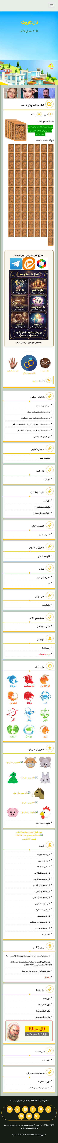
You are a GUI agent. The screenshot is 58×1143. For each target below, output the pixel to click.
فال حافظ (46, 998)
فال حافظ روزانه (44, 1005)
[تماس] (17, 1109)
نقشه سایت (16, 1135)
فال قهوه (46, 501)
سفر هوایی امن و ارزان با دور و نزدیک (36, 971)
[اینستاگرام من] (25, 1109)
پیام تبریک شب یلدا (42, 1017)
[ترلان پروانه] (29, 94)
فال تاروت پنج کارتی (32, 104)
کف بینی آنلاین (44, 534)
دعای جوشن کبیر (43, 577)
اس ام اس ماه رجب (43, 406)
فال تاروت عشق (43, 916)
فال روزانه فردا (44, 1081)
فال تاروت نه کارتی (42, 903)
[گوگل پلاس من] (37, 1116)
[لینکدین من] (21, 1116)
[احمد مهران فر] (46, 94)
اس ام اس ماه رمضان (42, 436)
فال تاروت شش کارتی (41, 897)
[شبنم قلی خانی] (12, 94)
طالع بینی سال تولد (42, 823)
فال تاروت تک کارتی (42, 873)
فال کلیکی (46, 605)
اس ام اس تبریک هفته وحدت (38, 412)
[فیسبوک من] (33, 1109)
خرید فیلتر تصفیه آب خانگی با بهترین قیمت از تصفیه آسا (28, 956)
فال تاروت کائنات (43, 867)
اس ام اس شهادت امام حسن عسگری (35, 418)
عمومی (36, 381)
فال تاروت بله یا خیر (42, 928)
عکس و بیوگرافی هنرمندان (39, 1088)
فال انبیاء (46, 479)
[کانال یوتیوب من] (29, 1116)
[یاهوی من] (48, 1109)
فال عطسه (46, 1060)
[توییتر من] (10, 1109)
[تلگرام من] (41, 1109)
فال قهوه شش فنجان (42, 513)
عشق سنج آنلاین (43, 626)
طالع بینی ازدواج (44, 556)
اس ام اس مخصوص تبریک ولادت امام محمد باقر (31, 424)
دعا (48, 583)
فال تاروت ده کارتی (42, 910)
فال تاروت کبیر (44, 860)
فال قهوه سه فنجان (42, 507)
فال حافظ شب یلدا (43, 1011)
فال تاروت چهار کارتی (41, 885)
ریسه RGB (45, 648)
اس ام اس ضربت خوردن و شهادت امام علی (33, 430)
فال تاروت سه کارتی (42, 879)
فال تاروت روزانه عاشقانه (40, 922)
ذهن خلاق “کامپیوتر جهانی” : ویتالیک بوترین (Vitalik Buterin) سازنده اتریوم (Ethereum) (31, 963)
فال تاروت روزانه (43, 854)
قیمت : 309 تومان (29, 835)
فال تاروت (29, 22)
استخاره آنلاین (44, 458)
